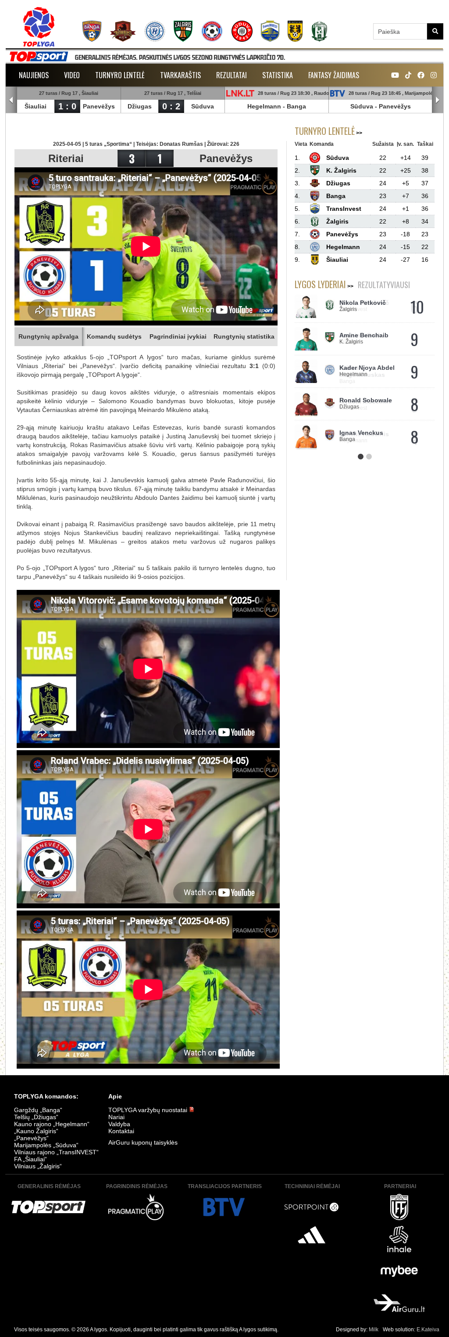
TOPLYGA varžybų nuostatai (148, 1109)
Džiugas (140, 106)
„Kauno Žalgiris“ (36, 1131)
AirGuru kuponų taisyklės (143, 1142)
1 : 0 (67, 106)
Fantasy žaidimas (333, 75)
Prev (11, 100)
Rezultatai (231, 75)
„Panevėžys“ (31, 1138)
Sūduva (202, 106)
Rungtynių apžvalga (48, 336)
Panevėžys (99, 106)
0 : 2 (171, 106)
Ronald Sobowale (365, 400)
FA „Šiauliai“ (30, 1159)
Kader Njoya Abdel (367, 367)
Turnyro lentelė (120, 75)
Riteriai (66, 158)
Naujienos (34, 75)
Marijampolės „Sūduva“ (46, 1145)
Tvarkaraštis (180, 75)
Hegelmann (264, 106)
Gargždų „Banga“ (38, 1109)
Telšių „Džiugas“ (36, 1116)
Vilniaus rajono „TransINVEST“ (56, 1152)
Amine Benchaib (363, 335)
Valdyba (119, 1123)
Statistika (277, 75)
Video (72, 75)
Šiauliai (35, 106)
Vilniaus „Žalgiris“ (38, 1166)
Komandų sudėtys (114, 336)
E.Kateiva (428, 1329)
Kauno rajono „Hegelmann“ (51, 1123)
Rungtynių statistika (244, 336)
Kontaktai (121, 1131)
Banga (296, 106)
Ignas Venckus (361, 432)
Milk (373, 1329)
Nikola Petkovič (362, 302)
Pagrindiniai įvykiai (178, 336)
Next (437, 100)
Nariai (116, 1116)
